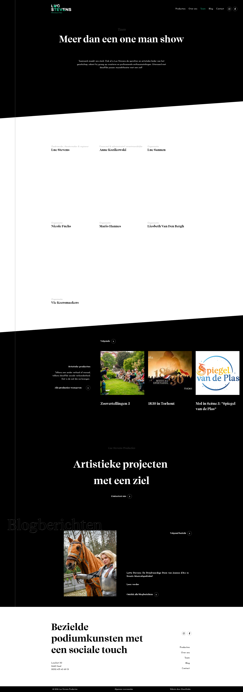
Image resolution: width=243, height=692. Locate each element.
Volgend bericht (178, 533)
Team (203, 9)
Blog (211, 9)
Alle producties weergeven (68, 388)
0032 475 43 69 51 (60, 669)
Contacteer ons (118, 496)
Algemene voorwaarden (124, 689)
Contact (220, 9)
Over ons (193, 9)
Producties (180, 9)
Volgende (105, 341)
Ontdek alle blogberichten (140, 594)
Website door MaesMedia (180, 689)
